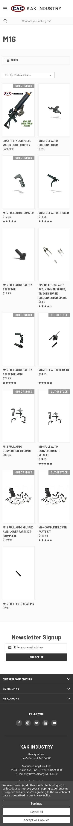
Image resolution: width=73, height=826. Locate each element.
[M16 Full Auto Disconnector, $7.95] (54, 110)
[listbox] (33, 75)
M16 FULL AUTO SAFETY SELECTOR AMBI (17, 372)
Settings (36, 803)
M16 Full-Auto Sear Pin (18, 604)
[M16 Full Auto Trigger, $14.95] (54, 182)
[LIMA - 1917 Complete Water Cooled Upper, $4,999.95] (19, 110)
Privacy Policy (42, 795)
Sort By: (9, 75)
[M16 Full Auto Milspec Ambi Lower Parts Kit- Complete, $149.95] (19, 497)
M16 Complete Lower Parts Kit (53, 530)
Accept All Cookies (36, 820)
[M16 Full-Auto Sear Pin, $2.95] (19, 573)
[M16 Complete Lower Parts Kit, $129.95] (54, 497)
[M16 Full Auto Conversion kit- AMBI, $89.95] (19, 416)
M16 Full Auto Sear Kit (54, 370)
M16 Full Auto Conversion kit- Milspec (49, 451)
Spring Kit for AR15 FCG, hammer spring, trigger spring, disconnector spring (53, 292)
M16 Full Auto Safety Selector (17, 287)
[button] (36, 60)
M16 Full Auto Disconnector (48, 143)
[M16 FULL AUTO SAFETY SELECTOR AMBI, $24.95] (19, 339)
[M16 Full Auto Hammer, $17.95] (19, 182)
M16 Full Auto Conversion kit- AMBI (17, 449)
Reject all (36, 812)
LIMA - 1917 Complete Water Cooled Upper (17, 143)
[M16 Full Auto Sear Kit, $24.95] (54, 339)
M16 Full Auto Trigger (54, 213)
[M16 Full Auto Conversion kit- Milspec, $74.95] (54, 416)
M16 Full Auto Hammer (18, 213)
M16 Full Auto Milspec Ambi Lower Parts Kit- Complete (18, 532)
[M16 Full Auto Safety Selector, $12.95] (19, 254)
